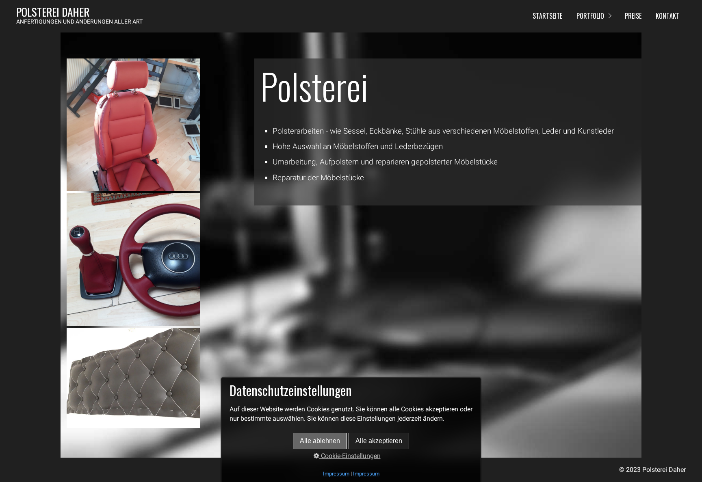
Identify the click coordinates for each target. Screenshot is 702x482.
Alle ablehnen (320, 440)
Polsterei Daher (52, 12)
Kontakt (667, 16)
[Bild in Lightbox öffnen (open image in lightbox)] (133, 124)
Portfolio (590, 16)
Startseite (547, 16)
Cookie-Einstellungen (350, 456)
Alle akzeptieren (378, 440)
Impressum (336, 474)
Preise (633, 16)
